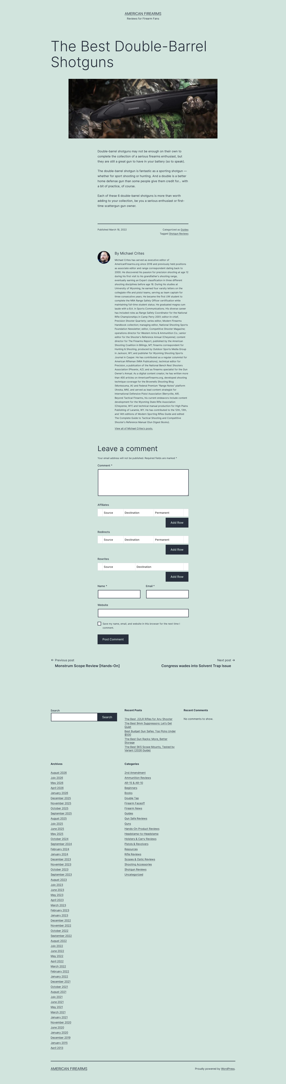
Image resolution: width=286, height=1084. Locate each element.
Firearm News (133, 808)
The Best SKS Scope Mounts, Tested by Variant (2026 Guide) (150, 748)
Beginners (131, 787)
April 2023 (57, 900)
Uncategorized (134, 874)
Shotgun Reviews (178, 233)
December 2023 (61, 859)
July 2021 (57, 996)
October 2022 (59, 930)
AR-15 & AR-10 (134, 782)
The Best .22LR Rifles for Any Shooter (148, 719)
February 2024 (60, 849)
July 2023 (57, 884)
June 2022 (57, 951)
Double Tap (132, 798)
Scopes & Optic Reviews (140, 859)
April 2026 (57, 787)
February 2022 (60, 971)
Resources (131, 849)
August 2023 (59, 879)
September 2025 (61, 813)
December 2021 (60, 981)
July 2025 (57, 823)
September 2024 (61, 843)
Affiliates (103, 504)
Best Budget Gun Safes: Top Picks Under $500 (150, 733)
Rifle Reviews (133, 854)
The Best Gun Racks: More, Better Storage (146, 740)
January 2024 (59, 854)
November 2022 (61, 925)
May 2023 (57, 894)
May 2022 (57, 956)
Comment (105, 465)
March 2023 (58, 905)
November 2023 (61, 864)
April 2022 (57, 961)
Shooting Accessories (138, 864)
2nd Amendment (135, 772)
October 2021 (59, 986)
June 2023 (57, 889)
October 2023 (59, 869)
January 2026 (59, 793)
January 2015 (59, 1042)
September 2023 (61, 874)
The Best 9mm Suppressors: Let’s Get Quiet (148, 725)
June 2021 (57, 1002)
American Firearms (143, 13)
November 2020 (61, 1022)
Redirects (104, 532)
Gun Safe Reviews (136, 818)
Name (102, 586)
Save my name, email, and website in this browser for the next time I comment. (141, 625)
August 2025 (59, 818)
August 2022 (59, 940)
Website (103, 605)
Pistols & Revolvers (136, 843)
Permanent (162, 512)
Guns (128, 823)
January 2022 (59, 976)
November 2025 (61, 803)
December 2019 (60, 1037)
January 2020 (59, 1032)
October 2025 (59, 808)
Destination (132, 512)
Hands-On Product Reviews (142, 828)
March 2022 (58, 966)
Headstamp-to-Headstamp (141, 833)
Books (128, 793)
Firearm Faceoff (135, 803)
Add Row (177, 522)
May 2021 (57, 1007)
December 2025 (61, 798)
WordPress (228, 1068)
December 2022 (61, 920)
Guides (184, 229)
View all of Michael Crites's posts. (134, 428)
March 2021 (58, 1012)
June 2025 (57, 828)
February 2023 (60, 910)
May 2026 (57, 782)
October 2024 (60, 838)
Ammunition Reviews (138, 777)
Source (108, 512)
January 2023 (59, 915)
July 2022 (57, 945)
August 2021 (58, 991)
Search (55, 710)
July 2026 (57, 777)
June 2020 (57, 1027)
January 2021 (59, 1017)
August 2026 (59, 772)
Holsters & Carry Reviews (140, 838)
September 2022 (61, 935)
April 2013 (57, 1047)
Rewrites (103, 558)
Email (150, 586)
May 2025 (57, 833)
